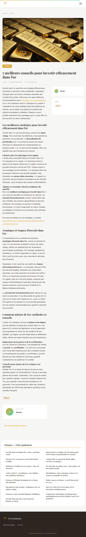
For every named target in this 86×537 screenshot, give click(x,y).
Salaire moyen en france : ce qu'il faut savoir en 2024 (62, 481)
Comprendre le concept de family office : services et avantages (61, 460)
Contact (20, 525)
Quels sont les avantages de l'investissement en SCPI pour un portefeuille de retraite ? (62, 453)
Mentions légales (9, 525)
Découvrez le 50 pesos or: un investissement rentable (22, 460)
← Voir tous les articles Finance (14, 426)
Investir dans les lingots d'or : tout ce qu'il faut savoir (23, 453)
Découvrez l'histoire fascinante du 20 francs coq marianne (22, 481)
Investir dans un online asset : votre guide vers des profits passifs (63, 467)
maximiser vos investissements (33, 100)
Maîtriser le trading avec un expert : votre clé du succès (22, 467)
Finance (11, 13)
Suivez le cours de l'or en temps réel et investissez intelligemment (60, 488)
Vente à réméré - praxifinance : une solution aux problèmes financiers (22, 474)
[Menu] (80, 3)
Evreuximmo (14, 518)
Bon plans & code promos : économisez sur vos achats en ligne (23, 488)
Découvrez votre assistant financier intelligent (23, 494)
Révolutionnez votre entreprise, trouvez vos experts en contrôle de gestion (62, 474)
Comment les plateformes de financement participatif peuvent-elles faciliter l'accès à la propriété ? (62, 496)
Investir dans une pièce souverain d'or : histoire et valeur (20, 500)
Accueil (5, 13)
